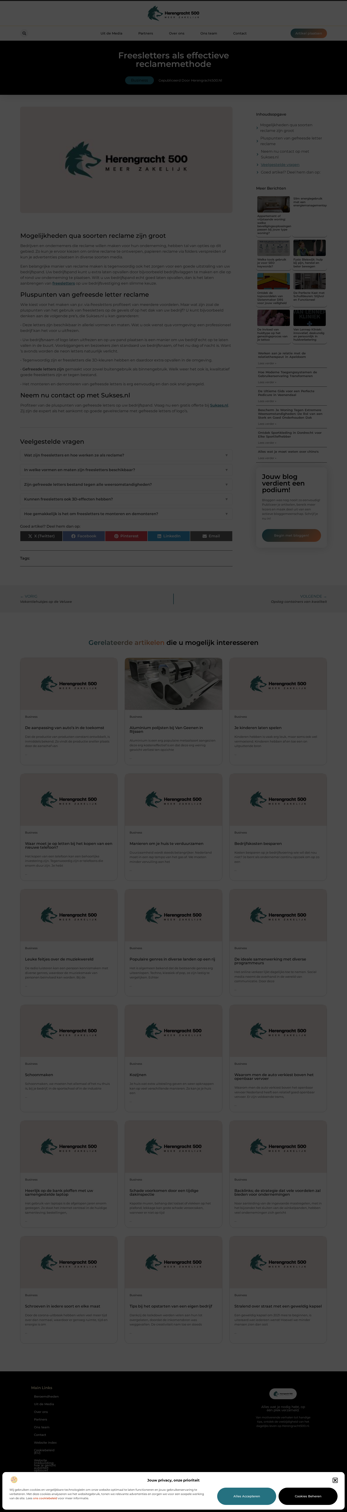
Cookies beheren (308, 1496)
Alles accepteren (246, 1496)
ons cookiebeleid (45, 1498)
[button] (335, 1480)
